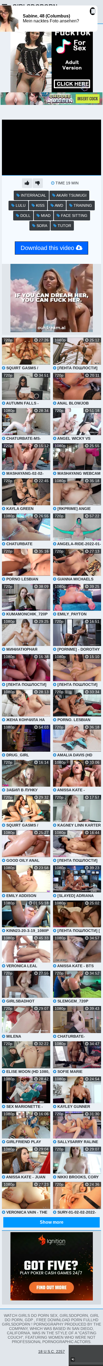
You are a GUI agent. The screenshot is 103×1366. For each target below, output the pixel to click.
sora (41, 225)
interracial (33, 195)
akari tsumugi (71, 195)
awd (58, 205)
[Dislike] (38, 183)
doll (24, 215)
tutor (64, 225)
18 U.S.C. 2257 (51, 1351)
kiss (39, 205)
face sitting (73, 215)
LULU (20, 205)
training (82, 205)
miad (45, 215)
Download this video (48, 247)
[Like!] (27, 183)
